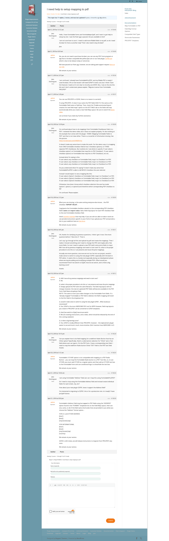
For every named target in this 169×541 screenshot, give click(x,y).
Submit (110, 520)
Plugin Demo (32, 37)
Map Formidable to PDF (132, 26)
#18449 (113, 51)
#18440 (113, 30)
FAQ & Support (31, 34)
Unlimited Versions (31, 25)
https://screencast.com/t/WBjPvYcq (70, 141)
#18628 (113, 334)
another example (69, 217)
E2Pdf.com (108, 59)
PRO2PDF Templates (132, 41)
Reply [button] (109, 29)
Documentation (32, 31)
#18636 (113, 373)
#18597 (113, 94)
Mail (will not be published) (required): (60, 471)
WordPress (80, 538)
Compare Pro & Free (32, 22)
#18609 (113, 197)
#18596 (113, 75)
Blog (31, 57)
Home (48, 14)
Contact (31, 45)
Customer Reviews (31, 28)
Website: (53, 477)
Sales (126, 13)
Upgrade (31, 42)
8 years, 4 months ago (92, 18)
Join (32, 60)
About (32, 51)
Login (31, 54)
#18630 (113, 353)
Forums (53, 14)
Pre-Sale (58, 14)
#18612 (113, 273)
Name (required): (55, 466)
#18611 (113, 230)
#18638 (113, 398)
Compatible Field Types (132, 34)
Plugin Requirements (31, 19)
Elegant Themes (61, 538)
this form (82, 221)
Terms (32, 48)
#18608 (113, 124)
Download (32, 39)
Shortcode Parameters (132, 37)
